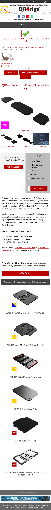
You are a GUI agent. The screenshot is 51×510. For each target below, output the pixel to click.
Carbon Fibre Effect (37, 178)
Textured (33, 170)
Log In (44, 2)
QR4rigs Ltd (16, 505)
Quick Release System (15, 47)
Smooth (33, 174)
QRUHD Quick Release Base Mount (25, 377)
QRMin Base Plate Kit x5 (25, 248)
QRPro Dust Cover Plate (25, 441)
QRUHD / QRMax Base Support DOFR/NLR (25, 313)
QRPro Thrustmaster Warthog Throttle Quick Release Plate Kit (25, 474)
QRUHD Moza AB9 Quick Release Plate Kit (25, 345)
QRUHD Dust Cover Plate (25, 409)
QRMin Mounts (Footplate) (34, 47)
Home (35, 2)
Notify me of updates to (25, 40)
